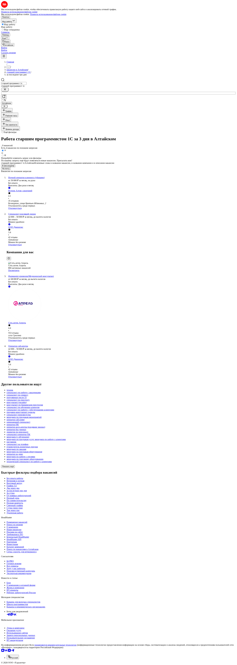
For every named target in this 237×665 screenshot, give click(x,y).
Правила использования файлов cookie (48, 14)
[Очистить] (5, 89)
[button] (4, 48)
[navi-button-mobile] (4, 56)
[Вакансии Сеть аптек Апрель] (121, 305)
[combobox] (13, 83)
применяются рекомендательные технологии (55, 645)
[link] (5, 41)
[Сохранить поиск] (4, 97)
